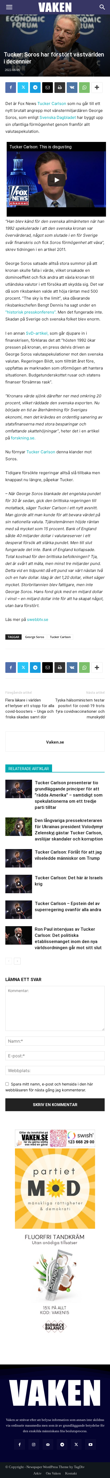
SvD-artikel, (37, 333)
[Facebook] (10, 87)
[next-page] (17, 961)
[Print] (59, 87)
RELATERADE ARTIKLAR (29, 769)
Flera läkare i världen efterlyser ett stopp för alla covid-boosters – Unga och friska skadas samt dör (29, 708)
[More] (97, 87)
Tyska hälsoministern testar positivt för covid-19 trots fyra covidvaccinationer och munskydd (80, 708)
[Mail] (48, 1444)
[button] (9, 7)
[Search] (102, 7)
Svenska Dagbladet (58, 117)
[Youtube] (90, 1444)
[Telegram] (35, 87)
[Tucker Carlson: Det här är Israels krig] (18, 884)
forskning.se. (23, 437)
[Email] (47, 87)
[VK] (72, 87)
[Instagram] (34, 1444)
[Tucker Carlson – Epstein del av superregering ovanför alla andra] (18, 909)
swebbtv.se (37, 619)
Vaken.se (55, 742)
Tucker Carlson (51, 103)
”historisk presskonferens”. (31, 312)
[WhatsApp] (84, 87)
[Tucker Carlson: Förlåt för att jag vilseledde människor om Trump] (18, 858)
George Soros (34, 637)
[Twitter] (23, 87)
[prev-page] (8, 961)
